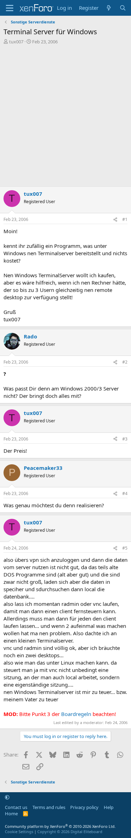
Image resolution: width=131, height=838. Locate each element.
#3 (125, 439)
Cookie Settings (19, 831)
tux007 (16, 41)
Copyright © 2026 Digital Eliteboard (69, 831)
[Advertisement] (65, 117)
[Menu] (9, 8)
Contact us (16, 807)
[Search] (123, 7)
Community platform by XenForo (60, 826)
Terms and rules (48, 807)
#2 (125, 362)
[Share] (115, 220)
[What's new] (109, 7)
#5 (125, 548)
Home (11, 813)
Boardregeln (76, 713)
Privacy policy (84, 807)
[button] (7, 797)
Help (109, 807)
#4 (125, 493)
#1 (125, 219)
